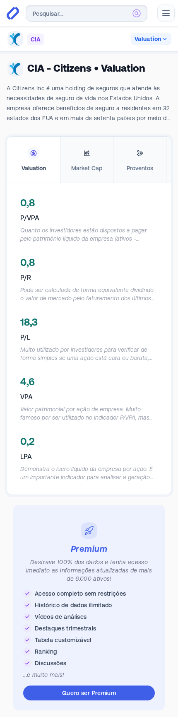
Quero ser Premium (89, 693)
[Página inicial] (13, 13)
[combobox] (86, 13)
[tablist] (89, 160)
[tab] (33, 160)
